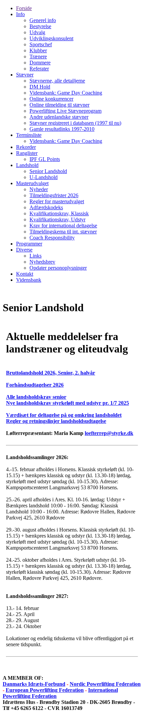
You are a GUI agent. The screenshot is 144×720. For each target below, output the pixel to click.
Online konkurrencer (51, 99)
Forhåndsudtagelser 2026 (35, 385)
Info (20, 14)
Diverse (24, 250)
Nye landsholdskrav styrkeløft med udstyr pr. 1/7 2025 (67, 403)
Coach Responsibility (52, 237)
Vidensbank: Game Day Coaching (65, 93)
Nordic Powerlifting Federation (105, 684)
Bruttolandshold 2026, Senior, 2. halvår (50, 373)
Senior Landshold (48, 171)
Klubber (38, 50)
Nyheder (38, 189)
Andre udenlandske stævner (58, 117)
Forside (24, 8)
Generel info (42, 20)
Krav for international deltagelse (63, 225)
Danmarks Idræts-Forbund (34, 684)
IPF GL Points (44, 159)
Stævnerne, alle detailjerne (57, 81)
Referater (39, 68)
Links (35, 256)
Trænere (38, 56)
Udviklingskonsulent (51, 38)
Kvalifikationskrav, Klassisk (59, 213)
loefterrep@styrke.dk (109, 433)
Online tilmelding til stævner (59, 105)
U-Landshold (43, 177)
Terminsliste (29, 135)
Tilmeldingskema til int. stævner (63, 231)
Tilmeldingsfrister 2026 (53, 195)
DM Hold (39, 87)
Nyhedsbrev (42, 262)
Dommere (40, 62)
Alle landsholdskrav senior (36, 397)
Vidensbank (28, 280)
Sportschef (40, 44)
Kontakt (24, 274)
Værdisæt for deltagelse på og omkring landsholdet (64, 415)
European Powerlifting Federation (45, 690)
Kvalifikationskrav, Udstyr (57, 219)
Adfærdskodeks (46, 207)
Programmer (29, 243)
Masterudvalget (32, 183)
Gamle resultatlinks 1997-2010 (61, 129)
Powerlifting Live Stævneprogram (65, 111)
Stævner (24, 74)
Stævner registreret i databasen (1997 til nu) (75, 123)
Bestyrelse (40, 26)
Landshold (27, 165)
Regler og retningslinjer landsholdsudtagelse (56, 421)
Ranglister (27, 153)
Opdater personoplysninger (58, 268)
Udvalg (37, 32)
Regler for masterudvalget (56, 201)
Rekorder (26, 147)
